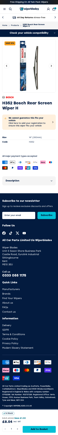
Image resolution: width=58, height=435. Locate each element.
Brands (6, 294)
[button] (29, 181)
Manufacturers (11, 289)
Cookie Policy (10, 339)
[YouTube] (24, 233)
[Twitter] (17, 233)
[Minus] (5, 429)
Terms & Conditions (13, 334)
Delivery (6, 325)
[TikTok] (10, 233)
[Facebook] (4, 233)
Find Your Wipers (12, 298)
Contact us (9, 312)
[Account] (48, 9)
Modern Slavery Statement (17, 348)
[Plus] (17, 429)
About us (7, 303)
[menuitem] (4, 233)
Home (4, 25)
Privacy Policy (10, 343)
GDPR (5, 330)
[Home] (29, 9)
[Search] (10, 9)
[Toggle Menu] (4, 9)
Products (15, 25)
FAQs (5, 307)
